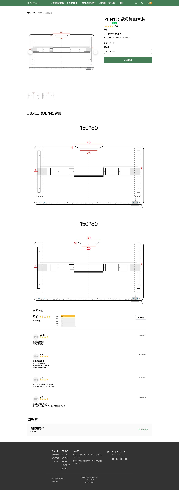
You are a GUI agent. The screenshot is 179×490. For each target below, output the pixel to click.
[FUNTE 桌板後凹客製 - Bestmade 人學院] (62, 52)
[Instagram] (121, 459)
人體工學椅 (55, 454)
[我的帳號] (142, 3)
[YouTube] (113, 459)
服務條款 (64, 468)
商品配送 (64, 458)
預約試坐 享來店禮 (88, 3)
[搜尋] (136, 3)
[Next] (95, 52)
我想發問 (144, 429)
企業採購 (102, 3)
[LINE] (126, 459)
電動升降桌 (55, 458)
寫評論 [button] (142, 317)
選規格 (106, 47)
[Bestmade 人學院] (33, 3)
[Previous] (30, 52)
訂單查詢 (64, 454)
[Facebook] (117, 459)
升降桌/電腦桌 (72, 3)
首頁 (28, 13)
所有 (34, 13)
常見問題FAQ (66, 465)
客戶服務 (111, 3)
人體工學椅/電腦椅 (57, 3)
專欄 (121, 3)
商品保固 (64, 461)
